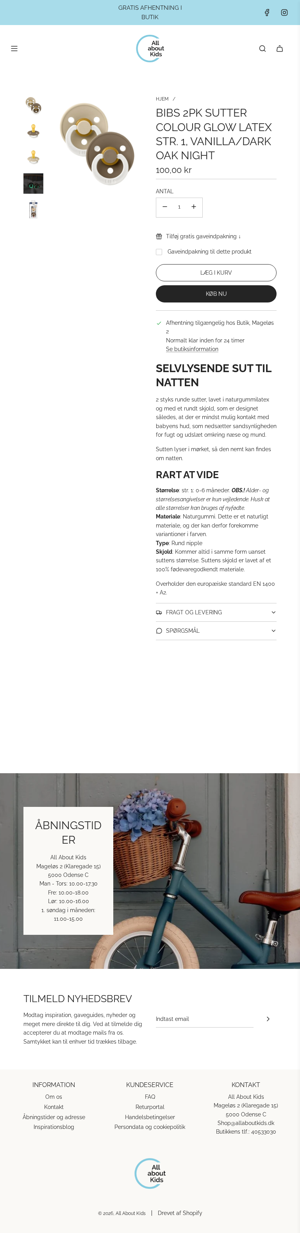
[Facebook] (267, 12)
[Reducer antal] (164, 207)
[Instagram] (284, 12)
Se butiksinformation (192, 349)
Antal (164, 191)
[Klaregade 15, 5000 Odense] (150, 871)
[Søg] (262, 48)
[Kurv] (279, 48)
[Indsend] (268, 1019)
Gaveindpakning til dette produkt (210, 251)
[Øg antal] (193, 207)
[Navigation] (14, 48)
